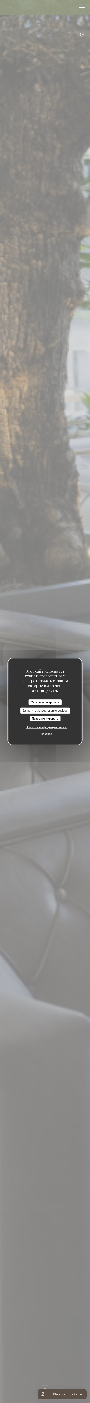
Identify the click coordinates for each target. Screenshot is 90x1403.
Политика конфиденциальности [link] (47, 727)
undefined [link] (46, 734)
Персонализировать (45, 718)
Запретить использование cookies (45, 710)
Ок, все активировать (45, 702)
